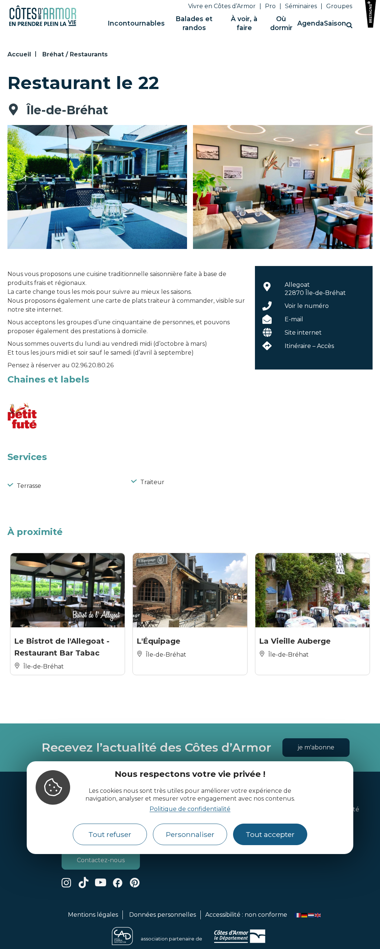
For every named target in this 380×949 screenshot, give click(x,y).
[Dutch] (311, 914)
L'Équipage (158, 641)
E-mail (294, 319)
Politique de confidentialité (190, 808)
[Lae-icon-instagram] (66, 882)
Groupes (339, 6)
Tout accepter (270, 834)
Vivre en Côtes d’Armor (222, 6)
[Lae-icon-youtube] (100, 882)
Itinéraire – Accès (309, 345)
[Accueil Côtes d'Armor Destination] (43, 24)
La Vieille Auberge (295, 641)
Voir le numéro (307, 305)
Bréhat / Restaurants (75, 54)
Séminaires (301, 6)
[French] (298, 914)
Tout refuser (109, 834)
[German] (304, 914)
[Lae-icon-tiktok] (83, 882)
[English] (318, 914)
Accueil (19, 54)
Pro (270, 6)
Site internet (303, 332)
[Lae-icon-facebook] (117, 882)
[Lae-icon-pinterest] (134, 882)
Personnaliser (190, 834)
